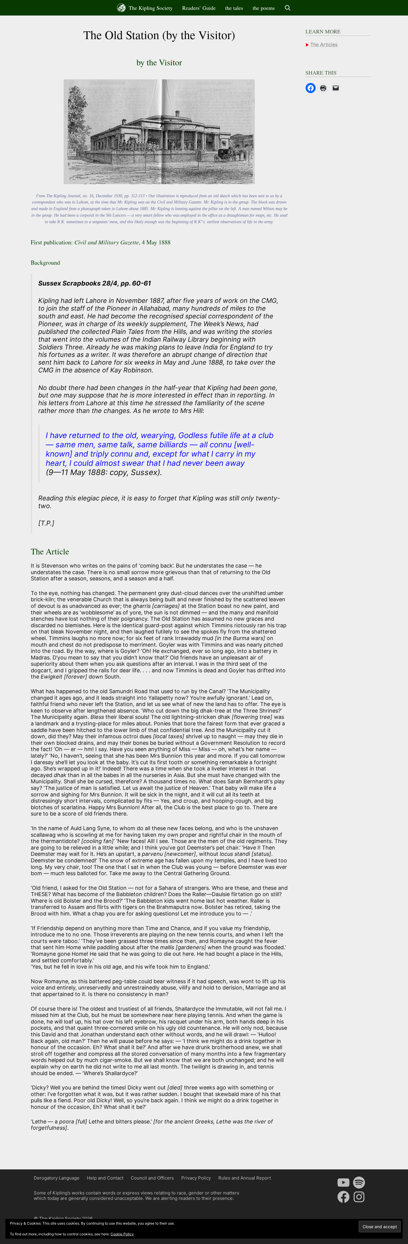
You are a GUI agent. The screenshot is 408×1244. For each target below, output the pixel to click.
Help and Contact (105, 1178)
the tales (234, 7)
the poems (264, 7)
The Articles (324, 44)
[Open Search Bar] (288, 8)
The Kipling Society (150, 7)
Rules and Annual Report (244, 1178)
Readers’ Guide (199, 7)
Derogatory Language (56, 1178)
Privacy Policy (196, 1178)
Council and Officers (152, 1178)
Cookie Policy (122, 1234)
